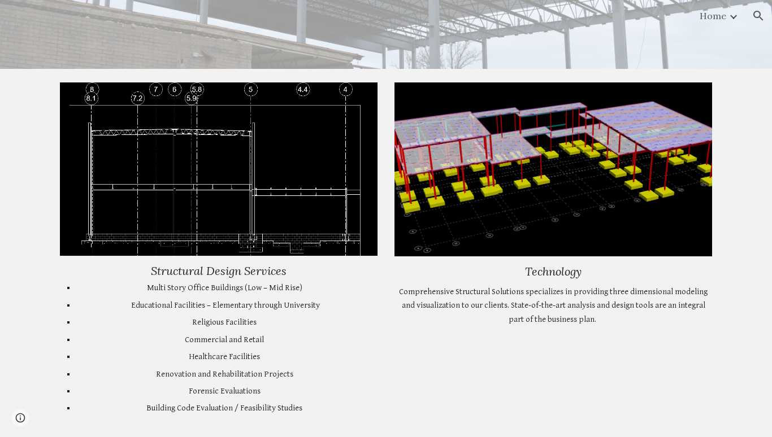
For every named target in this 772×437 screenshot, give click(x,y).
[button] (758, 15)
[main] (219, 339)
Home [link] (713, 15)
